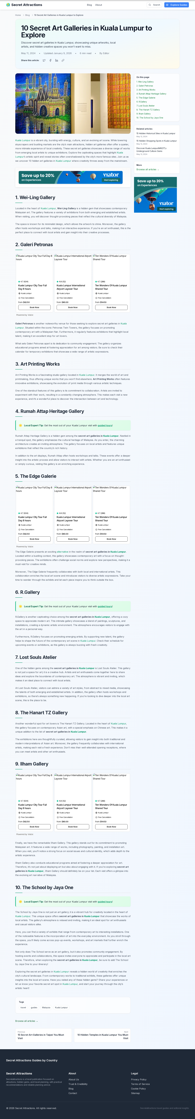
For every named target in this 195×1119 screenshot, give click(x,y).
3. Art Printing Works (145, 89)
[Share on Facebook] (50, 60)
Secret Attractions (26, 5)
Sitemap (135, 1093)
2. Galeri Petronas (144, 85)
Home (18, 15)
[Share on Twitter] (44, 60)
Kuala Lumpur (23, 140)
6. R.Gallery (141, 101)
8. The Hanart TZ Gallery (148, 109)
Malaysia (46, 1007)
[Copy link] (63, 60)
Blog (89, 4)
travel (23, 1007)
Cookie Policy (138, 1088)
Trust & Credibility (78, 1084)
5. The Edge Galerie (145, 97)
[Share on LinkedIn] (56, 60)
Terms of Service (140, 1084)
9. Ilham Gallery (143, 113)
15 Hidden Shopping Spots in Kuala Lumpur (156, 141)
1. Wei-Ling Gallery (145, 81)
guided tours (105, 425)
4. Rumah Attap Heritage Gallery (151, 93)
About (98, 4)
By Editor (104, 53)
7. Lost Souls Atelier (145, 105)
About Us (74, 1079)
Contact (73, 1093)
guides (34, 1007)
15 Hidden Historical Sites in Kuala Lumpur (155, 133)
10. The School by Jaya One (149, 117)
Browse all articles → (26, 1021)
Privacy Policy (138, 1079)
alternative (62, 551)
